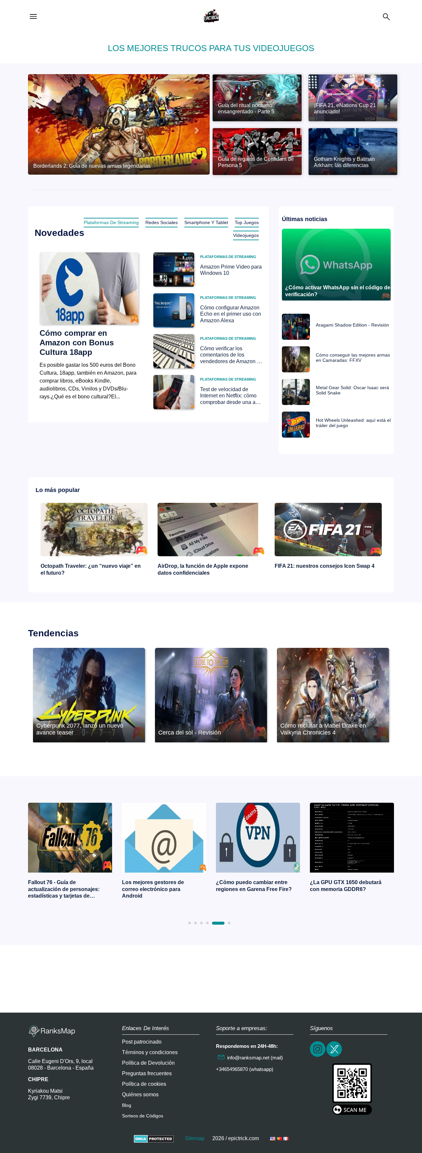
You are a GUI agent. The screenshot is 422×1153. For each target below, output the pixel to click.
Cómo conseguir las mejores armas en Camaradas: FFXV (353, 357)
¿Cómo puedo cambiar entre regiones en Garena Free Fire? (160, 885)
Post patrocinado (142, 1042)
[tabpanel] (70, 852)
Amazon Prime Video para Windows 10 (231, 270)
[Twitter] (334, 1056)
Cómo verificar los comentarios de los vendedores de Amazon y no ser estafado (229, 355)
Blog (126, 1105)
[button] (37, 130)
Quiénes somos (140, 1094)
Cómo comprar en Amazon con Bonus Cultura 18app (77, 343)
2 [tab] (195, 923)
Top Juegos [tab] (247, 222)
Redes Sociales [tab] (161, 222)
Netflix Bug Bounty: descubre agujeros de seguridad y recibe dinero (323, 569)
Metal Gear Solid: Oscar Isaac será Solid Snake (352, 390)
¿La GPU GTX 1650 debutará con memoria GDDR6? (251, 885)
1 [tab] (189, 923)
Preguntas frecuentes (147, 1073)
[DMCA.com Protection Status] (154, 1138)
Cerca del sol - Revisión (189, 732)
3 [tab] (201, 923)
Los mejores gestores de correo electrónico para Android (59, 889)
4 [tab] (207, 923)
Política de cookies (144, 1084)
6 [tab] (224, 923)
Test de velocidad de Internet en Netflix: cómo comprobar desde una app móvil (230, 396)
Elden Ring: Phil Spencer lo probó (344, 885)
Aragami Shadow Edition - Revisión (352, 325)
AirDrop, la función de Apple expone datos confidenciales (86, 569)
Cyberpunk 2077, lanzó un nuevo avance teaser (79, 729)
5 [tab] (213, 923)
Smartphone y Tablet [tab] (206, 222)
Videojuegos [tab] (246, 235)
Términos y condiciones (150, 1052)
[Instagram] (318, 1056)
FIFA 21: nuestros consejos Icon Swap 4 (207, 566)
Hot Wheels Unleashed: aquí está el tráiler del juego (353, 423)
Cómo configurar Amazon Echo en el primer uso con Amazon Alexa (230, 314)
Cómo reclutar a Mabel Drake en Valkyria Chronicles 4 (323, 729)
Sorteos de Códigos (142, 1115)
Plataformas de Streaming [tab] (111, 222)
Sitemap (194, 1138)
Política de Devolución (148, 1063)
